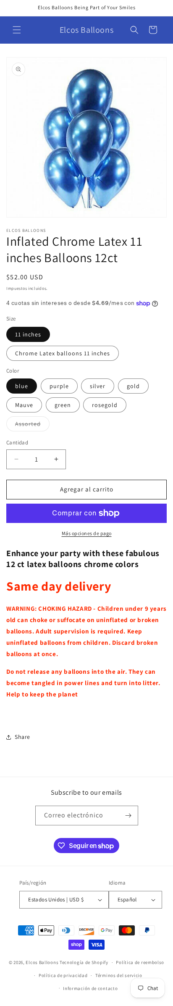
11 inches (28, 334)
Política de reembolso (140, 962)
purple (59, 386)
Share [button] (22, 737)
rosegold (105, 405)
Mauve (24, 405)
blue (21, 386)
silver (97, 386)
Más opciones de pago (87, 533)
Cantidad (17, 442)
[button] (17, 30)
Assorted (32, 425)
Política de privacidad (63, 975)
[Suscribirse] (128, 815)
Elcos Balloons (42, 962)
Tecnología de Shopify (84, 962)
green (63, 405)
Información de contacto (90, 988)
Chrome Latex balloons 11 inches (62, 353)
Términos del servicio (118, 975)
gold (133, 386)
